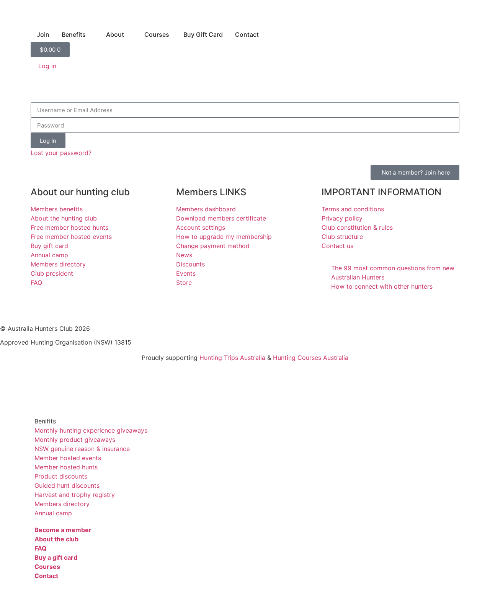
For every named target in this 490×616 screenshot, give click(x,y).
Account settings (200, 227)
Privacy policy (342, 218)
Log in (47, 66)
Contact (46, 576)
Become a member (62, 530)
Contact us (337, 246)
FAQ (36, 282)
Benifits (45, 421)
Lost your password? (61, 153)
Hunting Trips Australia (232, 357)
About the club (56, 539)
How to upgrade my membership (224, 236)
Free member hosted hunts (69, 227)
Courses (47, 566)
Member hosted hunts (66, 467)
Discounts (190, 264)
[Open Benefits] (91, 34)
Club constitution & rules (357, 227)
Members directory (58, 264)
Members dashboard (206, 209)
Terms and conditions (353, 209)
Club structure (342, 236)
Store (184, 282)
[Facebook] (9, 305)
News (184, 255)
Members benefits (57, 209)
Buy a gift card (55, 557)
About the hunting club (64, 218)
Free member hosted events (71, 236)
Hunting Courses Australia (310, 357)
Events (186, 273)
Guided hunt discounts (67, 485)
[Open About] (129, 34)
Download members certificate (221, 218)
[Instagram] (51, 305)
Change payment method (213, 246)
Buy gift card (49, 246)
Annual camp (49, 255)
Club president (52, 273)
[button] (245, 421)
